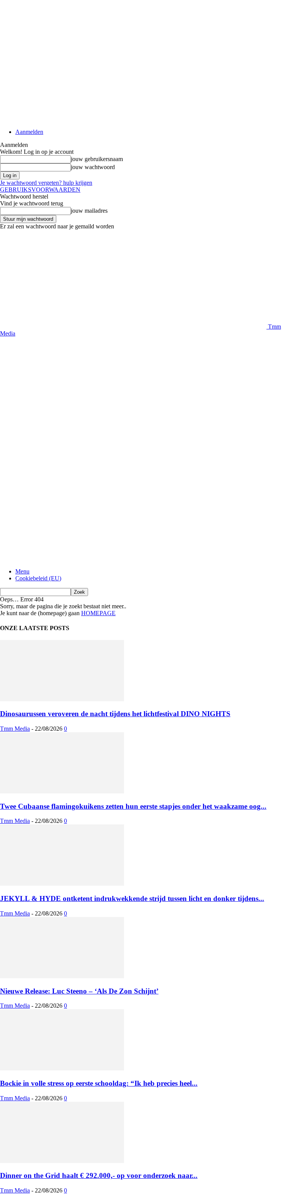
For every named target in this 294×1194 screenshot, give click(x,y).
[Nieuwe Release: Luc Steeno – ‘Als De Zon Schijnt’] (62, 976)
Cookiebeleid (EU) (38, 578)
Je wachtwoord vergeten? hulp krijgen (46, 182)
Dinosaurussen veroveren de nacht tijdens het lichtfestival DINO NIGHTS (115, 714)
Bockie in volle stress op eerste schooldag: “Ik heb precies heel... (99, 1083)
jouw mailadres (89, 210)
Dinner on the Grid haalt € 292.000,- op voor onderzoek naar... (99, 1175)
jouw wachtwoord (93, 167)
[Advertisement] (89, 348)
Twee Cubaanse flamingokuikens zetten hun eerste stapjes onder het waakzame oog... (133, 806)
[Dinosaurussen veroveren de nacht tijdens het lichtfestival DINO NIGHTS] (62, 699)
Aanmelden (29, 132)
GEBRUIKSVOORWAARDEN (40, 189)
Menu (22, 571)
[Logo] (133, 458)
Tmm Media (15, 728)
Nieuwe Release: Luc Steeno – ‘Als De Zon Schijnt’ (79, 991)
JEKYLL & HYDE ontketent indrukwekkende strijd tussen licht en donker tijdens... (132, 898)
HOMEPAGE (98, 613)
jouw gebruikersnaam (97, 159)
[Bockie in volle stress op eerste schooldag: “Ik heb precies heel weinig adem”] (62, 1068)
